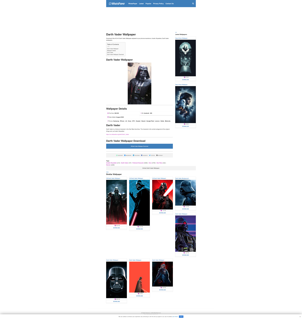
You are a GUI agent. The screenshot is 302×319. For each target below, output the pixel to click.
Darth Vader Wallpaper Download (115, 54)
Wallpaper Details (111, 50)
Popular (148, 3)
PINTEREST (160, 155)
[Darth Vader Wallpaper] (139, 83)
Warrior (108, 165)
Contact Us (170, 3)
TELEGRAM (137, 155)
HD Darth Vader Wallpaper (113, 178)
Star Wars (160, 163)
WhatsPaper (132, 3)
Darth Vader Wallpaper (112, 48)
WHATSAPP (120, 155)
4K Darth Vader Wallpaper (136, 178)
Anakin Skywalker (111, 163)
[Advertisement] (151, 20)
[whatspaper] (116, 3)
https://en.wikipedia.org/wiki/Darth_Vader (117, 134)
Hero (150, 163)
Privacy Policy (158, 3)
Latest (141, 3)
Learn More (175, 316)
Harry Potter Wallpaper (181, 38)
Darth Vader (110, 52)
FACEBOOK (145, 155)
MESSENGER (128, 155)
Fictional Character (138, 163)
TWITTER (153, 155)
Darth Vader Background (182, 178)
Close (181, 316)
